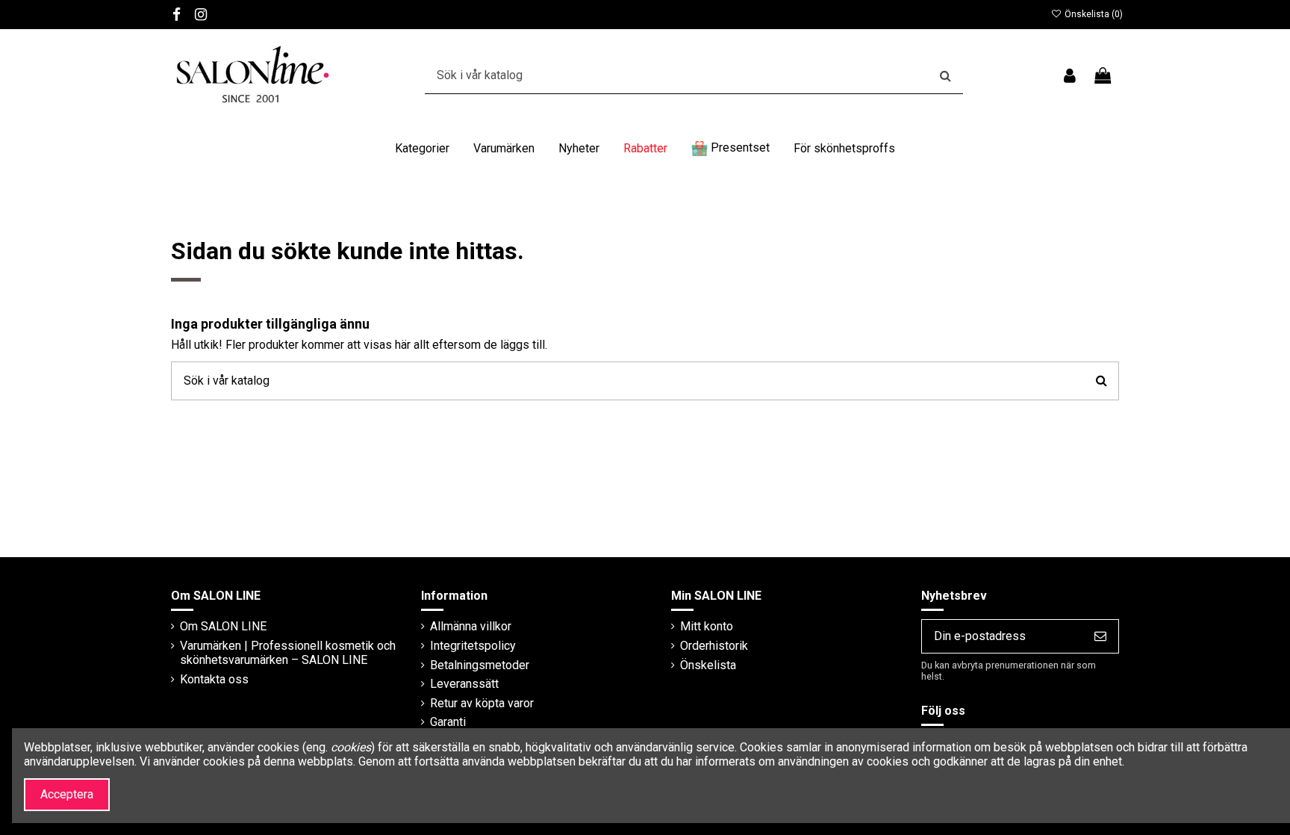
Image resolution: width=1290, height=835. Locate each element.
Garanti (448, 722)
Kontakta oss (214, 679)
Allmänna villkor (470, 626)
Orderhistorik (714, 646)
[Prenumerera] (1100, 636)
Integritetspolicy (473, 646)
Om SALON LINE (223, 626)
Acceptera (66, 794)
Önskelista (708, 665)
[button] (422, 149)
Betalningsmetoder (479, 665)
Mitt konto (706, 626)
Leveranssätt (464, 684)
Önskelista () (1092, 14)
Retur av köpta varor (482, 703)
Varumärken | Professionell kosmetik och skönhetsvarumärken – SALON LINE (288, 653)
